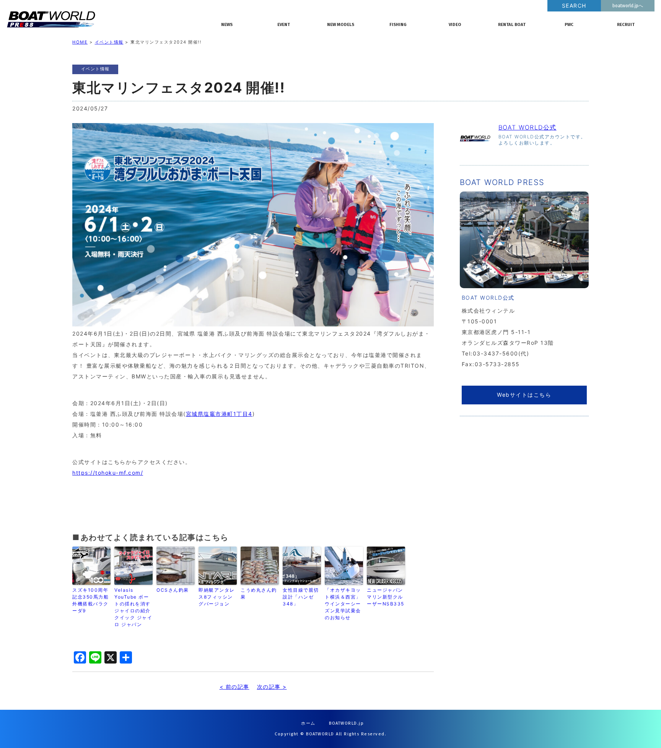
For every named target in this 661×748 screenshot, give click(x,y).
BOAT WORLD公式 (527, 127)
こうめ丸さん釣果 (259, 593)
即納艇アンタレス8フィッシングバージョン (217, 597)
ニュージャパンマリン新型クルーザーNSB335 (385, 597)
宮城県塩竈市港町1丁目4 (219, 414)
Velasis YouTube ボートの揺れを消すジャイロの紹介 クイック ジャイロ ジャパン (133, 607)
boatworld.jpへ (627, 5)
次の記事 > (272, 686)
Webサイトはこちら (524, 394)
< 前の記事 (234, 686)
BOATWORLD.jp (346, 723)
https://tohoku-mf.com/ (107, 472)
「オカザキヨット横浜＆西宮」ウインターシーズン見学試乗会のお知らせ (343, 603)
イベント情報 (109, 42)
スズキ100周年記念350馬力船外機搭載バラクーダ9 (90, 600)
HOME (80, 42)
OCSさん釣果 (172, 590)
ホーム (308, 723)
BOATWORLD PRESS (106, 19)
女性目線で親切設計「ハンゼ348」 (301, 597)
